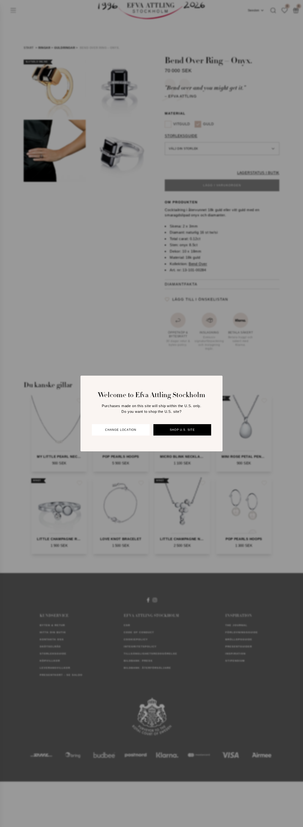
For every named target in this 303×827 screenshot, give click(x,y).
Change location (121, 429)
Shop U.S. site (182, 429)
